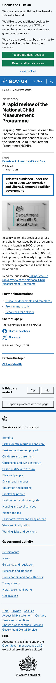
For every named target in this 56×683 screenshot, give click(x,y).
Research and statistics (17, 571)
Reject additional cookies (28, 63)
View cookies (28, 71)
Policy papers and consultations (22, 577)
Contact (40, 615)
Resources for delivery (19, 312)
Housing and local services (19, 506)
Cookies (29, 611)
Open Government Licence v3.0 (22, 645)
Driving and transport (15, 481)
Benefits (7, 437)
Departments (10, 552)
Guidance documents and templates (28, 301)
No (50, 390)
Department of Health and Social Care (23, 161)
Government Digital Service (19, 629)
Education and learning (17, 488)
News (6, 558)
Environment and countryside (21, 500)
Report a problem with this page (28, 404)
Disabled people (12, 475)
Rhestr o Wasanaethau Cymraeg (22, 625)
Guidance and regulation (17, 564)
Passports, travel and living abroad (24, 519)
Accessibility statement (17, 615)
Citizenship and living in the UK (21, 463)
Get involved (10, 596)
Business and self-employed (20, 450)
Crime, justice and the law (18, 469)
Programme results (17, 306)
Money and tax (11, 513)
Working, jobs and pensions (19, 531)
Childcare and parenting (17, 456)
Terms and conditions (15, 620)
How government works (17, 589)
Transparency (11, 583)
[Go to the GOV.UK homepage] (15, 81)
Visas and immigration (16, 525)
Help (5, 611)
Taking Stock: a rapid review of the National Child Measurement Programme (25, 280)
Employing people (13, 494)
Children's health (22, 89)
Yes (35, 390)
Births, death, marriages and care (23, 444)
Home (5, 89)
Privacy (16, 611)
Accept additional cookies (28, 54)
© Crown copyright (28, 675)
